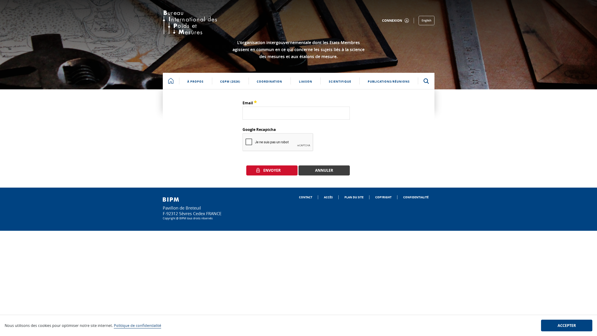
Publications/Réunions (389, 82)
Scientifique (340, 82)
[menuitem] (305, 197)
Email (250, 102)
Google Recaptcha (259, 129)
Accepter (567, 325)
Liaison (305, 82)
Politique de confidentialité (137, 325)
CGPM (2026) (230, 82)
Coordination (269, 82)
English (426, 20)
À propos (195, 82)
